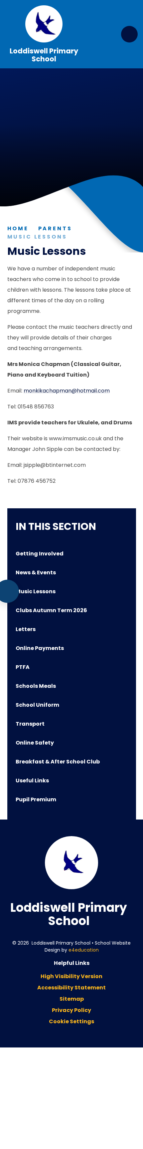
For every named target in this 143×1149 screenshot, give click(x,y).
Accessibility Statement (71, 987)
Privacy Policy (71, 1010)
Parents (55, 228)
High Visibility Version (71, 976)
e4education (84, 950)
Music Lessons (37, 237)
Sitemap (72, 999)
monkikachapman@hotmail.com (67, 391)
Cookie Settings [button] (71, 1021)
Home (18, 228)
